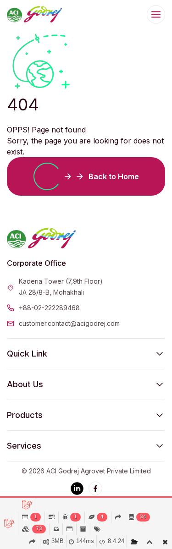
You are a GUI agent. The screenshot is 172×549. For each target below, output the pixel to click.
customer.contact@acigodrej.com (69, 323)
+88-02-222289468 (49, 308)
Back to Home (114, 176)
